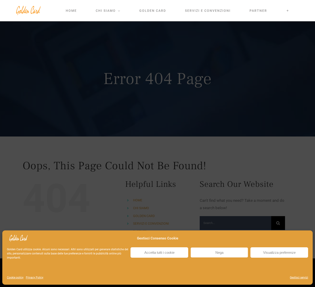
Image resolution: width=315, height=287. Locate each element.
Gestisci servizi (299, 277)
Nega (219, 252)
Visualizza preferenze (279, 252)
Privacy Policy (34, 277)
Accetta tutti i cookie (159, 252)
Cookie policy (15, 277)
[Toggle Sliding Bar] (287, 10)
